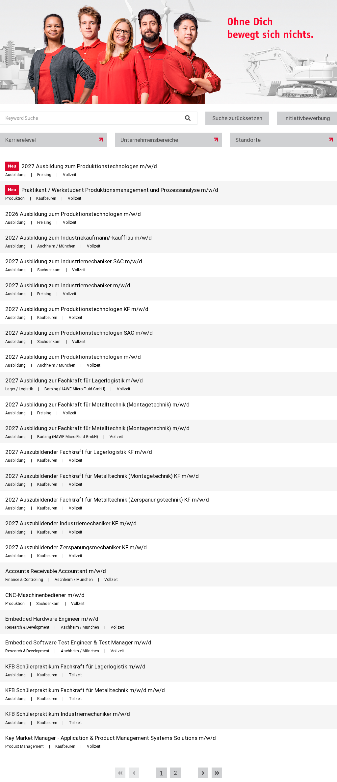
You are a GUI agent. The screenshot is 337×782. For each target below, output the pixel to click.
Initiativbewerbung (307, 118)
